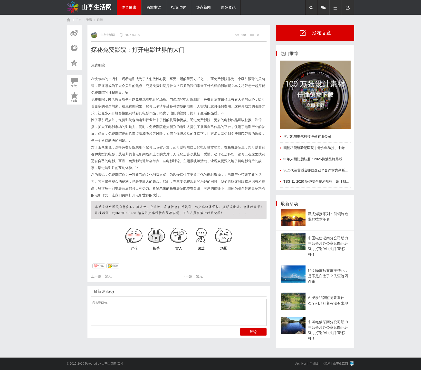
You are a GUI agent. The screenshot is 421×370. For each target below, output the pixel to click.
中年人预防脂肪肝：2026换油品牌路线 (312, 159)
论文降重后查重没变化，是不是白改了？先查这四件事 (328, 276)
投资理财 (178, 7)
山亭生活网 (96, 6)
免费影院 (98, 65)
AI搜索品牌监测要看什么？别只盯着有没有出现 (328, 300)
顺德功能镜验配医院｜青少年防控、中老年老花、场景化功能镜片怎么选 (337, 148)
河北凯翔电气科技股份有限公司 (307, 136)
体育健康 (129, 7)
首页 (69, 19)
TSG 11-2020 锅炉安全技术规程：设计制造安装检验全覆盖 (328, 181)
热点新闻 (203, 7)
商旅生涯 (153, 7)
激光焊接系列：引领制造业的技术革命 (328, 216)
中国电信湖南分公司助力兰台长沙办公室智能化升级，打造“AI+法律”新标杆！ (328, 246)
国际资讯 (228, 7)
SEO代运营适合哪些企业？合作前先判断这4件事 (320, 170)
